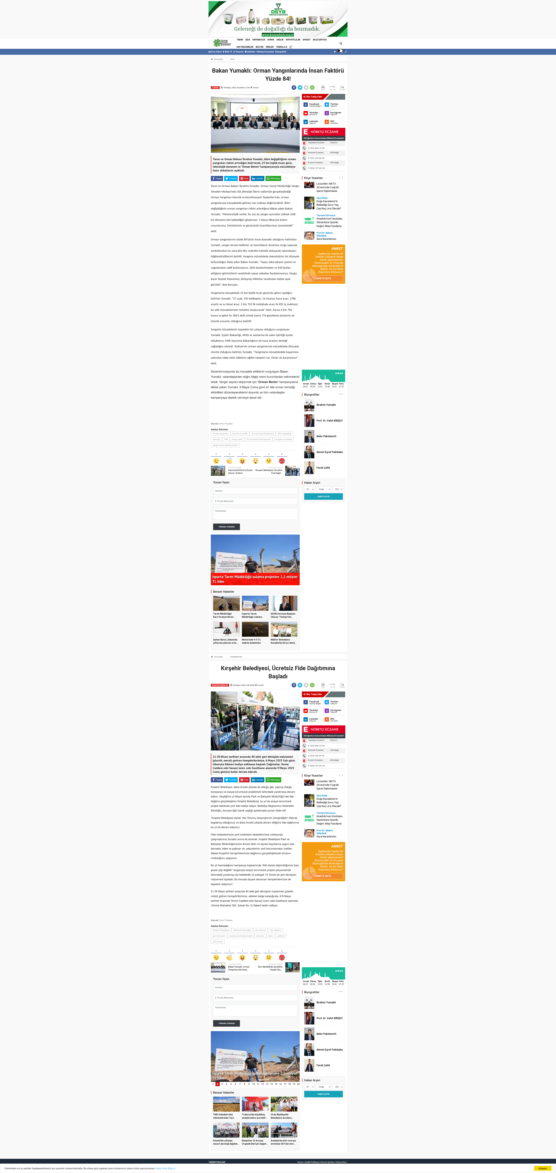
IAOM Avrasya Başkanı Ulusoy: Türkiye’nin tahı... (283, 617)
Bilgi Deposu (320, 40)
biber (271, 936)
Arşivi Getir (323, 496)
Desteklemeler (245, 47)
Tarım (240, 40)
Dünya (270, 40)
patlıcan (281, 936)
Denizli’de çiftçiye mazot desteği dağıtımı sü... (225, 1144)
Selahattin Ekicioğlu (242, 930)
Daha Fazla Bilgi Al (165, 1168)
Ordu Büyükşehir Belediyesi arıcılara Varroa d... (281, 1117)
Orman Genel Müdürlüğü (262, 433)
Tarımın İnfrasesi (326, 186)
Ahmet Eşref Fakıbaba (330, 452)
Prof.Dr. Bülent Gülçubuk (325, 205)
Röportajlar (293, 40)
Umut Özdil (322, 228)
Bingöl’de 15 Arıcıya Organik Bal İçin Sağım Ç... (254, 1144)
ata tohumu (260, 930)
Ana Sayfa (218, 59)
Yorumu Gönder (226, 527)
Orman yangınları (220, 433)
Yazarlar (239, 52)
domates (260, 936)
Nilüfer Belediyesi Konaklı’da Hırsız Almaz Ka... (283, 643)
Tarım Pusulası (226, 423)
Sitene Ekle (341, 1162)
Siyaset (307, 40)
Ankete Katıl (323, 278)
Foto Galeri (216, 52)
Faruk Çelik (323, 467)
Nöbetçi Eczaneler (265, 52)
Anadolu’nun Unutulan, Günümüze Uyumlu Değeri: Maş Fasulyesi (330, 193)
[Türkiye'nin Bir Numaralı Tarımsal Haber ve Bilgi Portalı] (222, 42)
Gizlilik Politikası (312, 1162)
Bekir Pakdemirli (326, 436)
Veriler (270, 47)
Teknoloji (281, 47)
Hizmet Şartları (327, 1162)
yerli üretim (218, 942)
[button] (339, 178)
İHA (226, 439)
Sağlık (280, 40)
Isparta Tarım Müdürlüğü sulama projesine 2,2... (252, 617)
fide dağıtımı (275, 930)
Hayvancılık (258, 40)
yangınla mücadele (283, 439)
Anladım (542, 1168)
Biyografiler (281, 52)
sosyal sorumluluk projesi (240, 936)
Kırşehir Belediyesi (221, 930)
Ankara (256, 88)
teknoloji (216, 439)
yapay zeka (237, 439)
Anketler (251, 52)
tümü (341, 394)
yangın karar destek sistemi (225, 445)
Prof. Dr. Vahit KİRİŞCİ (329, 420)
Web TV (228, 52)
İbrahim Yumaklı (239, 433)
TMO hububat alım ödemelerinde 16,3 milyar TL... (223, 1117)
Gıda (247, 40)
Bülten (259, 47)
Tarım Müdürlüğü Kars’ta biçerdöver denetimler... (223, 617)
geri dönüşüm (219, 936)
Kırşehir (261, 685)
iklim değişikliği (284, 433)
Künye (300, 1162)
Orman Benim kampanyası (258, 439)
